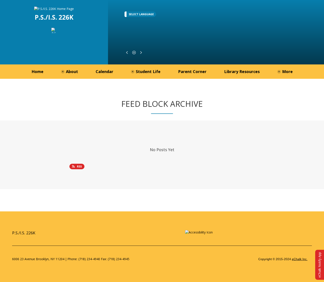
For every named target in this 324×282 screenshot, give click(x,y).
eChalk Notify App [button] (319, 265)
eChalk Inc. (299, 259)
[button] (126, 52)
